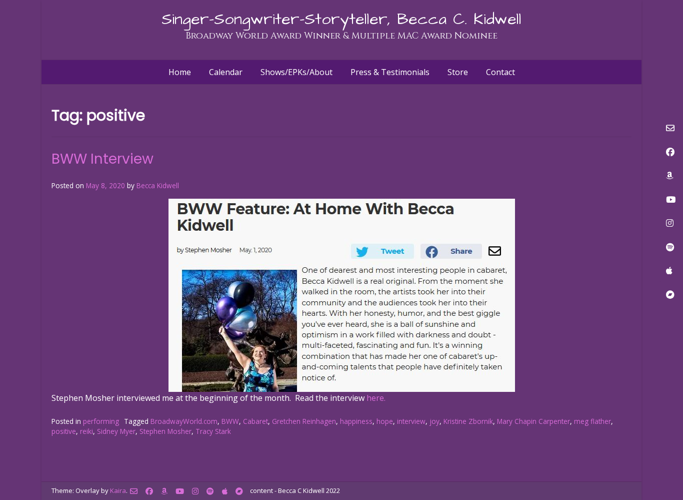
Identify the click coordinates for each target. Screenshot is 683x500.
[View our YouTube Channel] (179, 491)
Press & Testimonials (390, 72)
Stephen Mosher (166, 431)
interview (411, 421)
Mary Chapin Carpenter (533, 421)
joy (435, 421)
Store (458, 72)
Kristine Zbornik (468, 421)
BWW (230, 421)
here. (376, 397)
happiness (356, 421)
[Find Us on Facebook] (149, 491)
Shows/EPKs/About (296, 72)
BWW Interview (103, 159)
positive (64, 431)
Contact (500, 72)
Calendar (225, 72)
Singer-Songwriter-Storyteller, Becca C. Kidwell (342, 19)
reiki (86, 431)
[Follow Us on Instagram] (195, 491)
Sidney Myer (116, 431)
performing (101, 421)
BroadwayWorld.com (184, 421)
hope (384, 421)
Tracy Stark (213, 431)
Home (179, 72)
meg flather (592, 421)
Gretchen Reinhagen (304, 421)
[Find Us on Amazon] (164, 491)
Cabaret (255, 421)
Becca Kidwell (157, 185)
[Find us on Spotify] (210, 491)
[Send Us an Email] (133, 491)
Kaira (118, 490)
